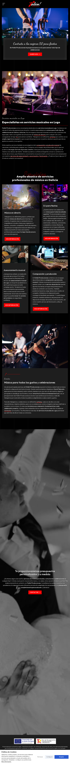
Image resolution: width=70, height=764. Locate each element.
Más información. (6, 761)
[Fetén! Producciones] (35, 4)
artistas (52, 137)
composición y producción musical (48, 145)
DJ (17, 137)
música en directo (40, 134)
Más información (12, 239)
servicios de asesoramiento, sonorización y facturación (28, 156)
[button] (3, 34)
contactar (7, 410)
